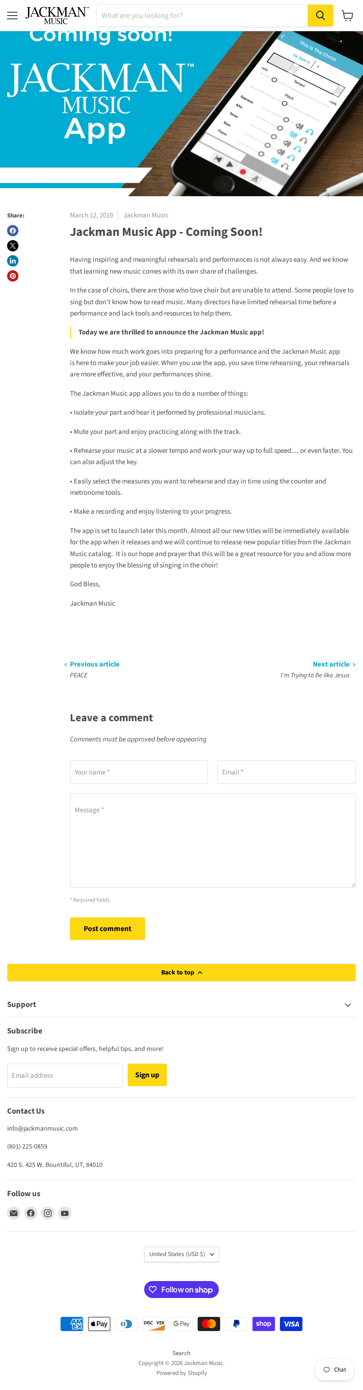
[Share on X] (12, 245)
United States (177, 1254)
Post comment (107, 929)
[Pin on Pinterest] (12, 276)
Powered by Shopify (181, 1373)
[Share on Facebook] (12, 230)
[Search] (320, 15)
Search (181, 1353)
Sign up (147, 1075)
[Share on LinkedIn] (12, 260)
